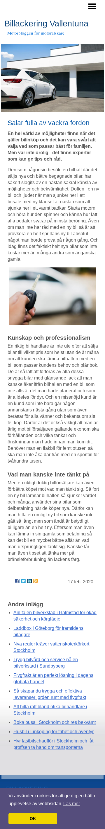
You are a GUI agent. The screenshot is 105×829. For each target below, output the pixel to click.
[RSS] (35, 581)
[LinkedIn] (29, 581)
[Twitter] (23, 581)
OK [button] (33, 818)
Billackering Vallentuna (46, 23)
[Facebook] (17, 581)
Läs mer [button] (71, 803)
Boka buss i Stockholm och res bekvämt (54, 722)
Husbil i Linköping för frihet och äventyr (53, 731)
